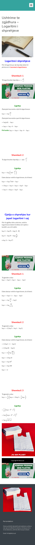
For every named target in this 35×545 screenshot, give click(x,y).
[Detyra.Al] (9, 5)
